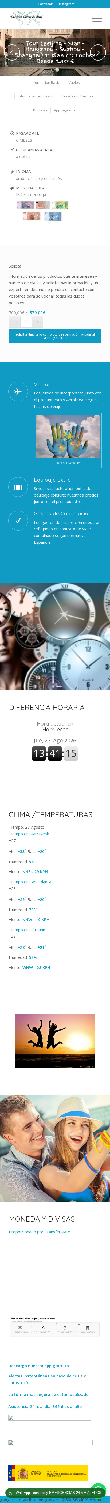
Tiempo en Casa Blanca (30, 881)
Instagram (66, 4)
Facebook (45, 4)
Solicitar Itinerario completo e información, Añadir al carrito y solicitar (55, 336)
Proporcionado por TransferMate (39, 1231)
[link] (42, 224)
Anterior (12, 52)
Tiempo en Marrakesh (29, 833)
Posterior (98, 52)
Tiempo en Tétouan (27, 929)
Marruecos (55, 726)
